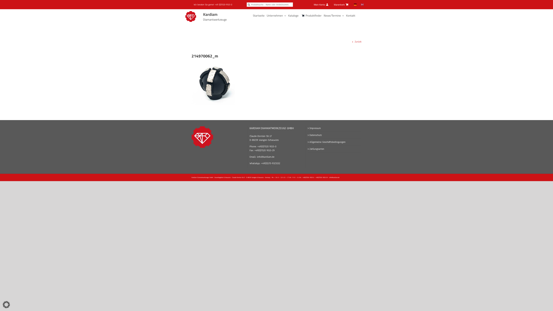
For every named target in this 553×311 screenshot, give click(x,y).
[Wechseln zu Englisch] (362, 4)
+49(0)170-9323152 (270, 163)
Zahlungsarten (316, 149)
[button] (6, 304)
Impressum (315, 128)
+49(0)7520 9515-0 (266, 146)
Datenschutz (315, 135)
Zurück (358, 41)
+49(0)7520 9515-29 (264, 150)
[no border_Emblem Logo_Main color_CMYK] (190, 12)
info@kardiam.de (265, 157)
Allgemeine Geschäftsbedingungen (327, 142)
